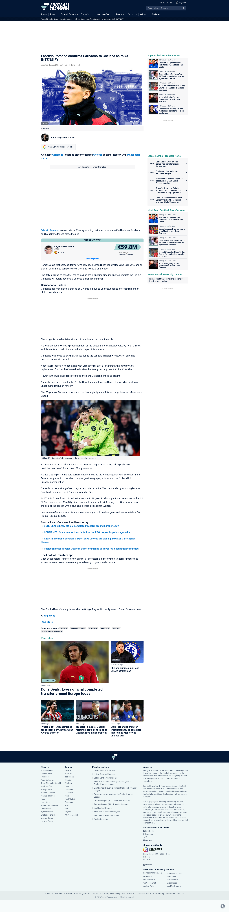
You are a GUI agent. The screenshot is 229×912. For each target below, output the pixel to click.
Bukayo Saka (46, 789)
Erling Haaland (47, 770)
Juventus (69, 793)
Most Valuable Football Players (107, 812)
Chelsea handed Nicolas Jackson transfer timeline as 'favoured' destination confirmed (91, 548)
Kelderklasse (172, 883)
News (52, 14)
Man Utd (105, 628)
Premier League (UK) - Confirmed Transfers (112, 801)
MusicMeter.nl (172, 880)
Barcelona (69, 802)
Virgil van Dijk (46, 786)
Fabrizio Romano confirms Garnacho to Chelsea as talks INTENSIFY (99, 19)
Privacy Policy (158, 893)
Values (143, 14)
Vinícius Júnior (47, 818)
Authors (180, 893)
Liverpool (68, 786)
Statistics (156, 14)
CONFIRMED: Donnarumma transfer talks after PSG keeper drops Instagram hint (87, 532)
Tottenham (69, 777)
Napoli (116, 628)
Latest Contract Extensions (105, 778)
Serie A (64, 628)
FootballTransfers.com (152, 873)
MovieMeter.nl (149, 880)
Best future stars (101, 819)
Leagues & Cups (103, 14)
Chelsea (93, 628)
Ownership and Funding (110, 893)
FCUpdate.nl (148, 876)
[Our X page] (167, 3)
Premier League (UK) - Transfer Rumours (111, 804)
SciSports (147, 797)
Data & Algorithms (82, 893)
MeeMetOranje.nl (174, 886)
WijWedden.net (149, 883)
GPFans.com (172, 876)
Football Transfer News (49, 19)
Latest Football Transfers (104, 770)
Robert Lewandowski (49, 805)
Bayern (68, 812)
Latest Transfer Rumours (104, 774)
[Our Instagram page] (163, 3)
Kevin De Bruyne (47, 780)
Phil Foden (45, 777)
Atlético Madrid (71, 815)
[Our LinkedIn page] (170, 3)
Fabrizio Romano (49, 230)
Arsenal (68, 770)
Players (131, 14)
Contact (95, 893)
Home (44, 14)
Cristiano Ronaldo (48, 815)
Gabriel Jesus (46, 774)
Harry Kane (45, 802)
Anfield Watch (149, 886)
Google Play (48, 615)
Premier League (66, 19)
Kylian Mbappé (47, 812)
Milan (67, 796)
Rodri (43, 799)
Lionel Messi (46, 808)
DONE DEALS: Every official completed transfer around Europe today (81, 526)
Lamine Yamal (47, 821)
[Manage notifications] (223, 906)
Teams (119, 14)
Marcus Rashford (48, 796)
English (182, 3)
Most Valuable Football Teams (106, 815)
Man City (68, 780)
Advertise (68, 893)
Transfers (86, 14)
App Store (47, 622)
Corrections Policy (143, 893)
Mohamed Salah (48, 793)
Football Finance (68, 14)
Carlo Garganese (59, 137)
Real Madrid (70, 799)
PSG (67, 808)
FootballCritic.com (174, 873)
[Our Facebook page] (160, 3)
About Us (49, 893)
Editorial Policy (128, 893)
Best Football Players (103, 808)
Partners (58, 893)
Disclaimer (170, 893)
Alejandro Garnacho (52, 631)
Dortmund (69, 789)
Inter (67, 805)
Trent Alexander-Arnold (51, 783)
